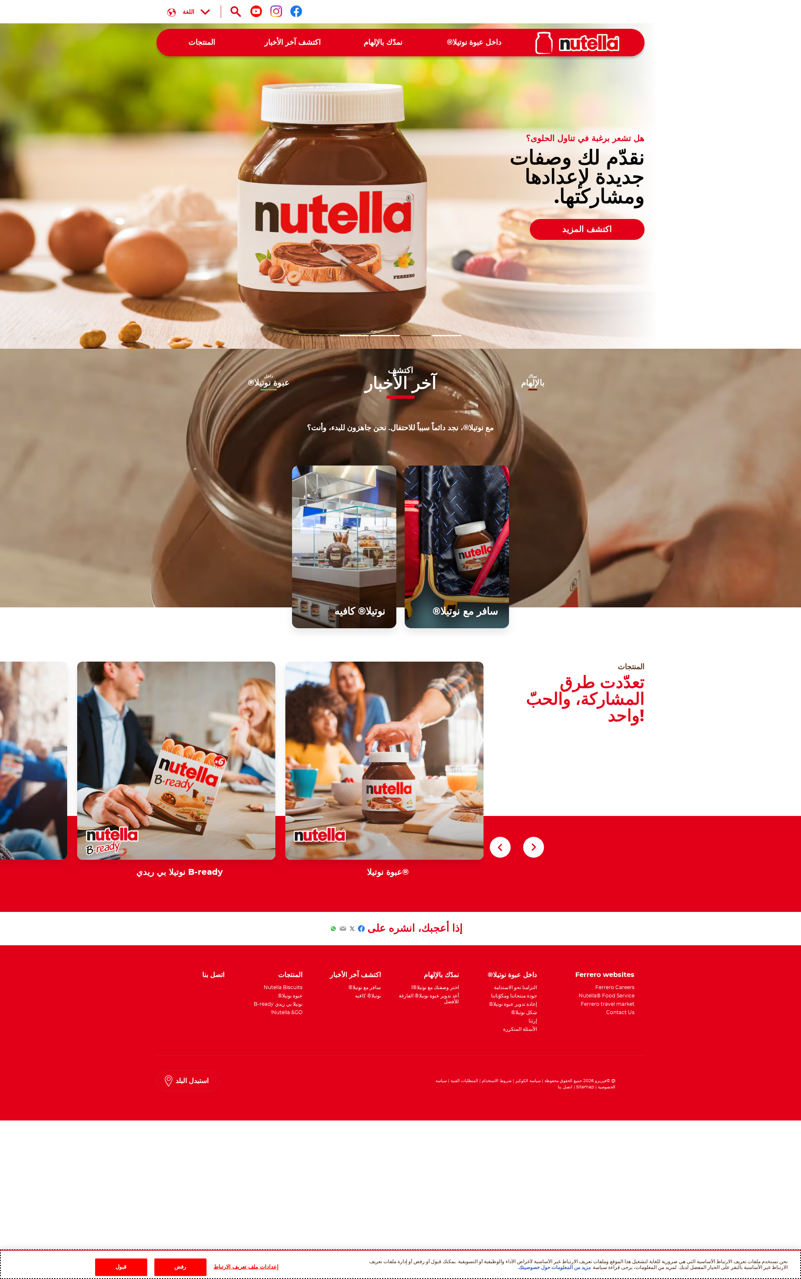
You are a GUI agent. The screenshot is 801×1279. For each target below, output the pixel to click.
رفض (180, 1266)
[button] (446, 335)
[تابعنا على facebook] (296, 11)
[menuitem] (474, 42)
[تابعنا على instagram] (276, 11)
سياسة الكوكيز (528, 1081)
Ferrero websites (605, 975)
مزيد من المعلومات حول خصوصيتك (555, 1266)
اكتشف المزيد (587, 229)
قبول (121, 1266)
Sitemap (585, 1087)
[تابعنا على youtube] (256, 11)
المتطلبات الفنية (464, 1081)
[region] (400, 1264)
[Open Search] (235, 11)
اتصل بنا (565, 1087)
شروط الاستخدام (496, 1081)
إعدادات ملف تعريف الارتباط (246, 1266)
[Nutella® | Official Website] (577, 43)
